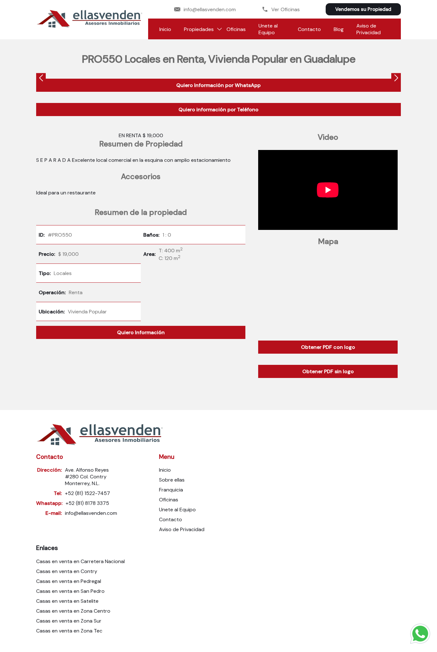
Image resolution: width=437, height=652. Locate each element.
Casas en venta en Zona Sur (68, 620)
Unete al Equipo (268, 29)
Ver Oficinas (285, 9)
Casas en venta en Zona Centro (73, 611)
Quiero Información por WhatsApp (218, 85)
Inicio (165, 29)
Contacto (309, 29)
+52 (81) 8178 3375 (87, 503)
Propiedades (199, 29)
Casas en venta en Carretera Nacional (80, 561)
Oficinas (236, 29)
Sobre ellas (172, 479)
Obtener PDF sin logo (328, 371)
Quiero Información (141, 332)
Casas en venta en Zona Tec (69, 630)
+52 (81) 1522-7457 (87, 493)
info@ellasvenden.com (210, 9)
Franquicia (171, 489)
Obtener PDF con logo (328, 347)
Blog (339, 29)
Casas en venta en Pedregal (68, 581)
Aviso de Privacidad (368, 29)
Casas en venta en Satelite (67, 601)
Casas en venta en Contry (66, 571)
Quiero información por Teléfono (218, 109)
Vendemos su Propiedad (363, 9)
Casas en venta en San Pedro (70, 591)
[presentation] (41, 78)
